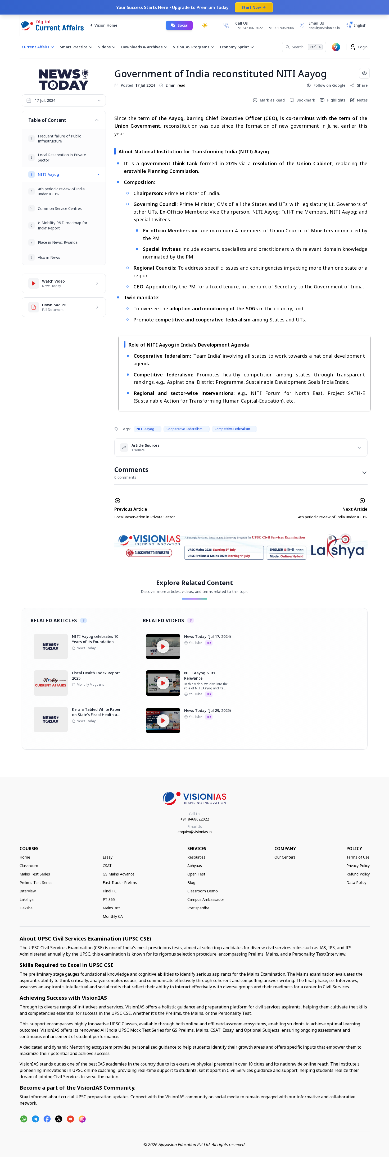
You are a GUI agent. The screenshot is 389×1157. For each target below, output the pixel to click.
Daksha (26, 907)
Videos (104, 46)
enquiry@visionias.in (195, 831)
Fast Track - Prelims (120, 882)
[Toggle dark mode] (205, 25)
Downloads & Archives (141, 46)
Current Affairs (35, 46)
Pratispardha (198, 907)
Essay (107, 857)
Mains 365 (111, 907)
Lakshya (27, 899)
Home (25, 857)
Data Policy (356, 882)
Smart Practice (74, 46)
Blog (191, 882)
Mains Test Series (35, 874)
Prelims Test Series (36, 882)
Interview (28, 890)
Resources (196, 857)
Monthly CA (113, 916)
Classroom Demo (202, 890)
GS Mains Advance (118, 874)
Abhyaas (194, 865)
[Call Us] (226, 25)
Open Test (196, 874)
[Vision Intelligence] (336, 47)
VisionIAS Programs (191, 46)
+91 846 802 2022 (249, 28)
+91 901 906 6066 (280, 28)
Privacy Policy (358, 865)
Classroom (29, 865)
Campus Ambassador (205, 899)
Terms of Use (357, 857)
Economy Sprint (234, 46)
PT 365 (109, 899)
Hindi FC (110, 890)
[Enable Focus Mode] (364, 73)
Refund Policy (358, 874)
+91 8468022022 (194, 819)
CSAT (107, 865)
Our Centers (284, 857)
